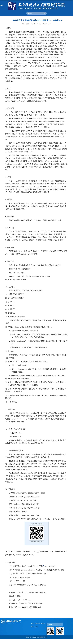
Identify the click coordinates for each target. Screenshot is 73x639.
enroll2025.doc (49, 566)
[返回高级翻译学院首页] (36, 5)
